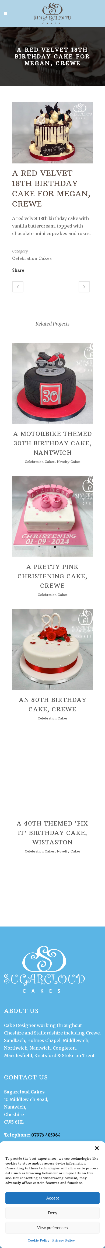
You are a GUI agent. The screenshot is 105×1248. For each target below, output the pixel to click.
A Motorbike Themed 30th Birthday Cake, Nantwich (52, 443)
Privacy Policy (63, 1240)
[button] (97, 1148)
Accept (52, 1198)
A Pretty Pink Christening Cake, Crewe (53, 576)
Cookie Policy (39, 1240)
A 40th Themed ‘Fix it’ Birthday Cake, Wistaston (52, 833)
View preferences (52, 1227)
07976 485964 (46, 1135)
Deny (52, 1213)
